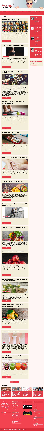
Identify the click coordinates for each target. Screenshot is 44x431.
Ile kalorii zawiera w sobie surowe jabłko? (13, 251)
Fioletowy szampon (15, 405)
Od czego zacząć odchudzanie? (10, 331)
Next (17, 381)
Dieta (9, 11)
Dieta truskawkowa (15, 412)
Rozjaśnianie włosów (16, 417)
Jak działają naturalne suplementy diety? (13, 45)
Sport (26, 11)
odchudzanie (4, 324)
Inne (15, 11)
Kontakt (7, 14)
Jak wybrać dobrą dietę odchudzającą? (12, 181)
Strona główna (4, 11)
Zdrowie (32, 11)
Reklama (3, 14)
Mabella (8, 414)
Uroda (29, 11)
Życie (36, 11)
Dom (39, 11)
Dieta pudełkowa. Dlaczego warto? (11, 132)
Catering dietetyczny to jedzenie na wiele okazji (14, 157)
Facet (35, 409)
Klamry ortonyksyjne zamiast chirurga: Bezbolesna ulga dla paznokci (38, 20)
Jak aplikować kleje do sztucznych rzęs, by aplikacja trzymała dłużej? (6, 394)
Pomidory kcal (15, 403)
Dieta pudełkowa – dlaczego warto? (11, 19)
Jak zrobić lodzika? (34, 65)
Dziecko (12, 11)
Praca (35, 416)
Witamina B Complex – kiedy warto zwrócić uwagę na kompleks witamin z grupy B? (38, 394)
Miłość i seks (19, 11)
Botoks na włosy (15, 401)
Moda (23, 11)
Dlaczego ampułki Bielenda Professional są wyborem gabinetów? (38, 30)
